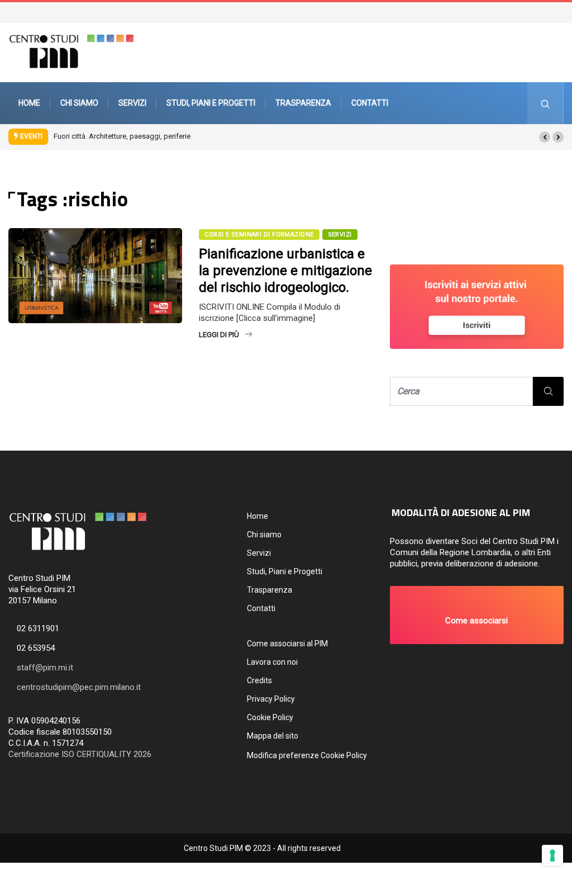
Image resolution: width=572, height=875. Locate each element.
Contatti (369, 102)
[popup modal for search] (545, 103)
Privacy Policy (271, 698)
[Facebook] (553, 11)
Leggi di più (219, 334)
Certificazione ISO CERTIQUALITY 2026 (79, 754)
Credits (259, 680)
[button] (544, 137)
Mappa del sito (272, 735)
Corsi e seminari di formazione (258, 234)
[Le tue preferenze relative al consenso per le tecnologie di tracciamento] (552, 855)
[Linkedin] (570, 11)
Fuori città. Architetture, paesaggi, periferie (122, 136)
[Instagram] (559, 11)
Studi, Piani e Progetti (210, 102)
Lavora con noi (272, 662)
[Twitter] (548, 11)
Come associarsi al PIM (287, 643)
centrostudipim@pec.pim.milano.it (79, 687)
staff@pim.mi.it (45, 668)
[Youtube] (564, 11)
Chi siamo (79, 102)
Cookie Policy (270, 717)
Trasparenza (303, 102)
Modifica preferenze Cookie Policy (307, 755)
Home (29, 102)
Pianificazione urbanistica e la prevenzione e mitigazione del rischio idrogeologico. (285, 270)
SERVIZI (340, 234)
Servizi (132, 102)
